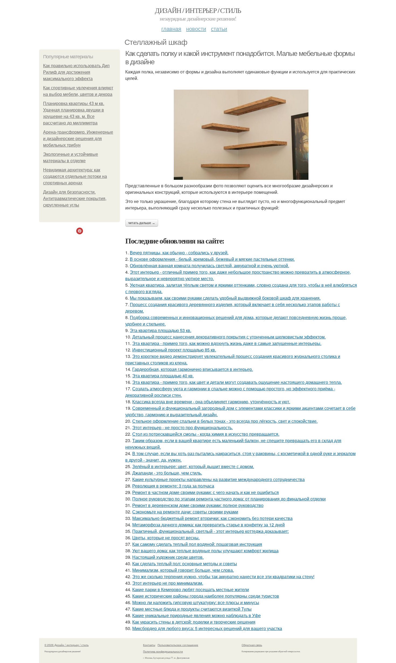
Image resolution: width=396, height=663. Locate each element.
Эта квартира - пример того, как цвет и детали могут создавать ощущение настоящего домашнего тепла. (237, 382)
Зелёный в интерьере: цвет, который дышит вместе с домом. (193, 466)
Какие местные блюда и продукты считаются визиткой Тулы (192, 609)
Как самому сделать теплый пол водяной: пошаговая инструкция (197, 544)
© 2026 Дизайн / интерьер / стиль (66, 645)
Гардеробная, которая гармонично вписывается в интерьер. (192, 369)
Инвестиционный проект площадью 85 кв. (174, 350)
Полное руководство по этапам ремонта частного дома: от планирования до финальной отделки (229, 499)
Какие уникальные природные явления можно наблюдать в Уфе (196, 615)
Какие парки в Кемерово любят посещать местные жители (190, 589)
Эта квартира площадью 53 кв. (160, 330)
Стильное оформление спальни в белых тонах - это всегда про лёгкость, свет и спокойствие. (225, 421)
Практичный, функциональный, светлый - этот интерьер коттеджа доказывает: (210, 531)
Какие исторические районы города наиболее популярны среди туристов (205, 596)
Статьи (219, 28)
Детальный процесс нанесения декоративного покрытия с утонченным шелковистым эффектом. (229, 337)
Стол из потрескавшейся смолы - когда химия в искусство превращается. (205, 434)
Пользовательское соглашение (178, 645)
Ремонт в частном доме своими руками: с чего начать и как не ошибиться (205, 492)
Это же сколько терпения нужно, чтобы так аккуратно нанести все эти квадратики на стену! (223, 576)
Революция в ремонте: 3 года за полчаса (173, 486)
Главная (171, 28)
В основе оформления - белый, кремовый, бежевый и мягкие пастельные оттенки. (212, 259)
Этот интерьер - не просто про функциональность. (182, 427)
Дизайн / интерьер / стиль (198, 10)
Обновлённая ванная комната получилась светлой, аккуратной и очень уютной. (209, 265)
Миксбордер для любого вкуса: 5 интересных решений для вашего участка (207, 628)
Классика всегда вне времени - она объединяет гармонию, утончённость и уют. (211, 401)
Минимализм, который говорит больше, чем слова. (183, 570)
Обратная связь (252, 645)
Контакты (149, 645)
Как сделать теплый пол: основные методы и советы (184, 563)
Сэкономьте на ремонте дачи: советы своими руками (185, 512)
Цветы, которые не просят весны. (166, 538)
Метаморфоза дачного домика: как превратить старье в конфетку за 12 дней (208, 525)
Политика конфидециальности (163, 651)
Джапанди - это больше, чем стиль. (167, 473)
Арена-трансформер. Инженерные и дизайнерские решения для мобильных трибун (78, 138)
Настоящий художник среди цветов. (168, 557)
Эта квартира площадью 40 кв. (163, 376)
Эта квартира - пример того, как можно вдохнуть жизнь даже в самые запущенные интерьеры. (226, 343)
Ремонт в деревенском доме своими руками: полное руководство (197, 505)
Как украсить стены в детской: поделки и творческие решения (193, 622)
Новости (196, 28)
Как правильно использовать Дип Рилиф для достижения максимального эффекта (76, 72)
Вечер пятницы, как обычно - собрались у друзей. (179, 252)
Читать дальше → (141, 223)
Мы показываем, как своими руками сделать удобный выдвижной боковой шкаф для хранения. (225, 298)
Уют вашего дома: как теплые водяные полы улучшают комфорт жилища (205, 550)
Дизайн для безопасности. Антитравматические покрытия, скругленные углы (74, 198)
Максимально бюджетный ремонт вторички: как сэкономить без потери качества (212, 518)
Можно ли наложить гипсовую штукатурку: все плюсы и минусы (195, 602)
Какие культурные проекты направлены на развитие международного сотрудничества (218, 479)
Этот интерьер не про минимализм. (167, 583)
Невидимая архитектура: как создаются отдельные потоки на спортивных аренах (75, 176)
